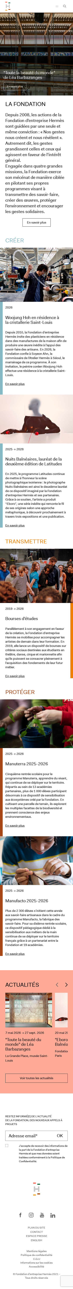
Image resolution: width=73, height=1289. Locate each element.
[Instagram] (31, 1215)
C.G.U (36, 1259)
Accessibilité (36, 1266)
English (36, 1240)
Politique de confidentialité (36, 1255)
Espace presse (36, 1236)
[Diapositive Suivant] (65, 985)
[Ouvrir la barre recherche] (65, 6)
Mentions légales (37, 1251)
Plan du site (36, 1227)
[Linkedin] (52, 1214)
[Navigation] (57, 6)
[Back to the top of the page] (36, 1188)
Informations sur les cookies (36, 1262)
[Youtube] (42, 1215)
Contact (36, 1232)
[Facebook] (20, 1215)
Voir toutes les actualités (36, 1078)
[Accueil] (7, 6)
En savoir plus (15, 86)
